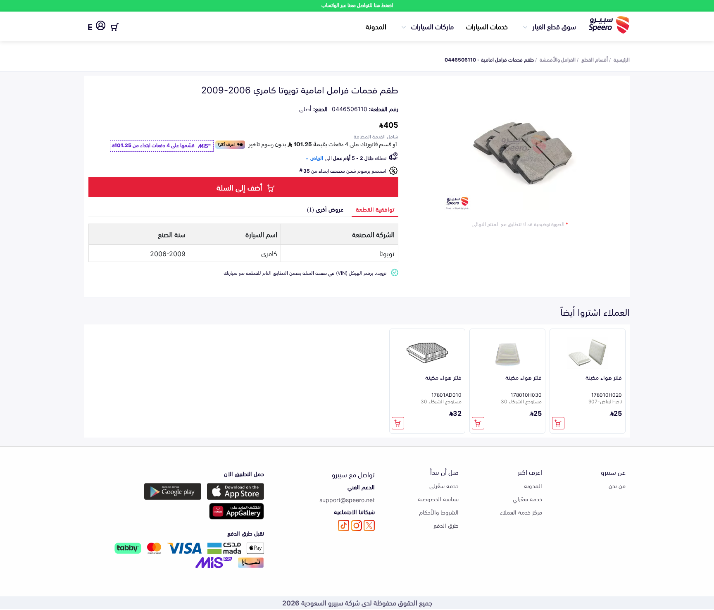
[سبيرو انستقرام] (356, 525)
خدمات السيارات (487, 26)
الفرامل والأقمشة (558, 59)
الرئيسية (622, 59)
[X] (369, 525)
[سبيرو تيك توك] (343, 525)
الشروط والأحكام (439, 512)
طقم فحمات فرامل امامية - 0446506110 (489, 59)
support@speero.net (347, 499)
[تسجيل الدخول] (100, 26)
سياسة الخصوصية (438, 498)
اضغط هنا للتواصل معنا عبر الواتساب (357, 5)
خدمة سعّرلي (527, 498)
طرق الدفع (446, 525)
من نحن (617, 485)
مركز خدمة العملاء (521, 512)
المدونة (376, 26)
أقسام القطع (594, 59)
